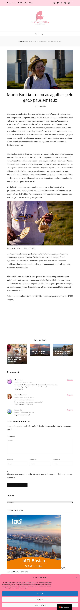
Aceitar (40, 594)
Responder (70, 380)
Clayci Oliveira (20, 395)
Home (8, 3)
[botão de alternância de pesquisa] (42, 34)
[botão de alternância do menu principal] (36, 34)
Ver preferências (40, 605)
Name (10, 459)
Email (33, 459)
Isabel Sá (18, 410)
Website (56, 459)
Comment (11, 436)
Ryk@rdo (18, 380)
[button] (77, 577)
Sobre (14, 3)
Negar (40, 599)
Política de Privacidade (25, 3)
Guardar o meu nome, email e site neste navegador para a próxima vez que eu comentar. (39, 476)
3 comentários (42, 106)
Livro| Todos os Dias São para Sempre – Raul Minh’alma (16, 359)
